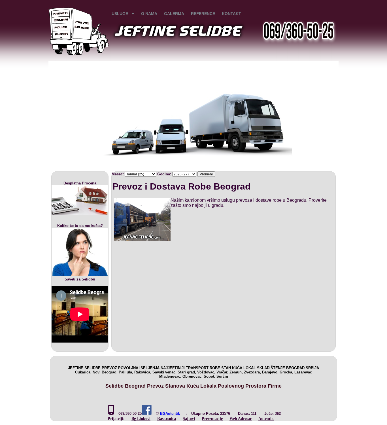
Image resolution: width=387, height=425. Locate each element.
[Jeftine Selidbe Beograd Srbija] (78, 54)
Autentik (266, 418)
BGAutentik (170, 413)
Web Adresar (240, 418)
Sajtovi (189, 418)
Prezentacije (212, 418)
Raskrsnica (166, 418)
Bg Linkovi (140, 418)
